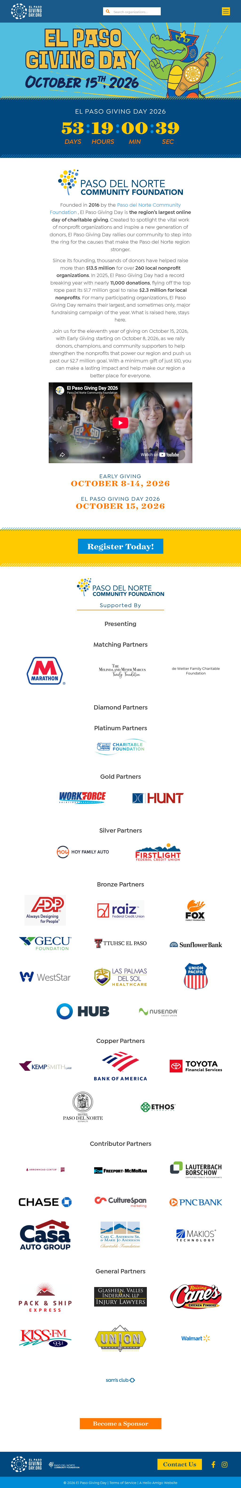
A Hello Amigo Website (158, 1482)
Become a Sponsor (120, 1423)
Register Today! (120, 546)
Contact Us (179, 1464)
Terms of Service (123, 1482)
